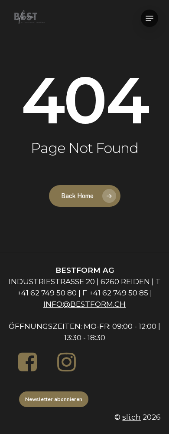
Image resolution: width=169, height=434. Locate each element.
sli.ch (131, 417)
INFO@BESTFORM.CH (84, 304)
